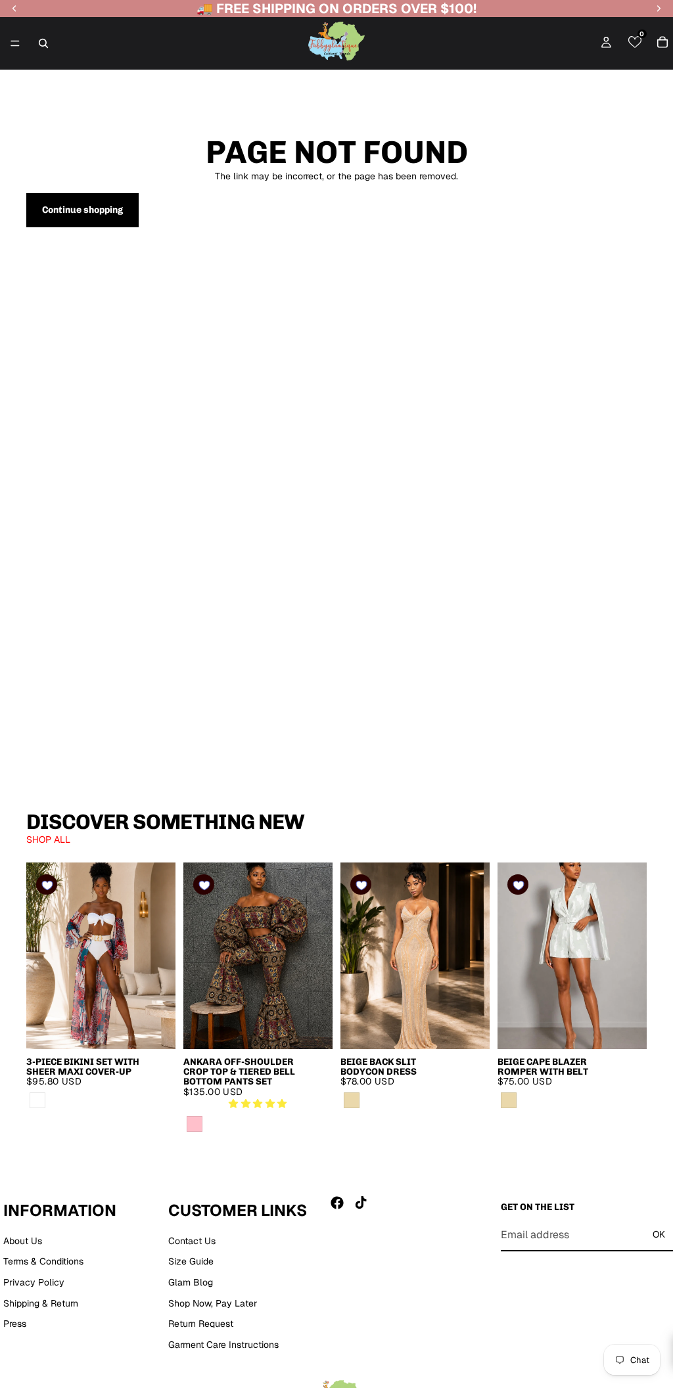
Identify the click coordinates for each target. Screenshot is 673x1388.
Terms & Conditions (43, 1262)
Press (14, 1324)
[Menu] (15, 43)
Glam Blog (190, 1282)
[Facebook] (337, 1203)
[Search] (43, 43)
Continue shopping (82, 209)
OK (659, 1234)
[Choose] (155, 1029)
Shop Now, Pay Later (212, 1303)
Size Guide (191, 1262)
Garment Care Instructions (223, 1345)
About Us (22, 1241)
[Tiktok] (361, 1203)
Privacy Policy (33, 1282)
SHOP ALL (48, 839)
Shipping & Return (40, 1303)
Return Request (200, 1324)
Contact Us (192, 1241)
